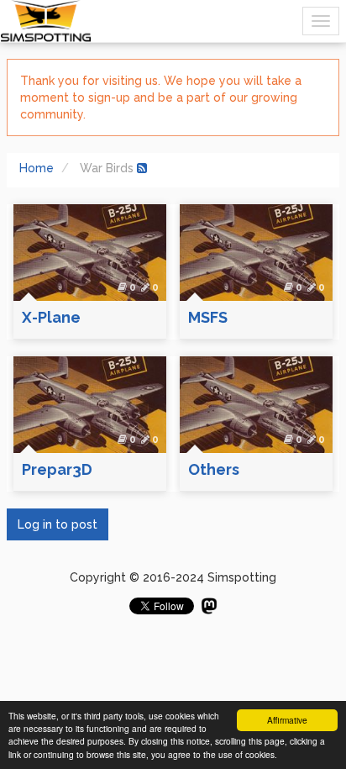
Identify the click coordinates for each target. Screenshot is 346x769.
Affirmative (287, 720)
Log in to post (57, 524)
